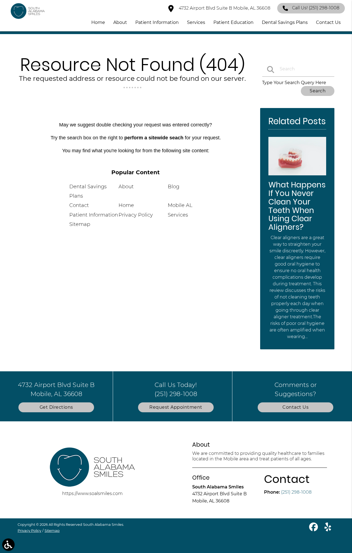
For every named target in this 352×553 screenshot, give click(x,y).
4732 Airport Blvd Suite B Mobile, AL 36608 (224, 8)
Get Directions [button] (56, 407)
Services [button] (196, 22)
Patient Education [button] (233, 22)
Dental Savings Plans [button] (285, 22)
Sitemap (79, 224)
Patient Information (93, 215)
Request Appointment (175, 407)
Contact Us (295, 407)
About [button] (120, 22)
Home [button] (98, 22)
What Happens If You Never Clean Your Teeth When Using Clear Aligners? (297, 206)
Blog (173, 187)
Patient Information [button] (157, 22)
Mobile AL (180, 205)
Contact (79, 205)
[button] (8, 544)
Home (126, 205)
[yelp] (327, 529)
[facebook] (314, 529)
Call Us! (315, 7)
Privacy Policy (136, 215)
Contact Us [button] (328, 22)
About (126, 187)
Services (178, 215)
